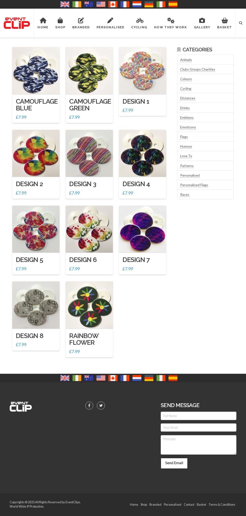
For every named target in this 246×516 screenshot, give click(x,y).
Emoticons (188, 127)
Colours (186, 79)
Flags (184, 137)
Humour (186, 146)
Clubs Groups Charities (197, 69)
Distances (187, 98)
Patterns (187, 166)
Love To (186, 156)
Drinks (185, 108)
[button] (241, 23)
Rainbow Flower (83, 339)
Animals (186, 60)
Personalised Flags (194, 185)
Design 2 (29, 184)
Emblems (187, 117)
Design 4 (136, 184)
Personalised (190, 175)
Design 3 (82, 184)
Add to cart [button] (38, 86)
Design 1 (136, 101)
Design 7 (136, 259)
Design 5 (29, 259)
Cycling (185, 88)
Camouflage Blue (37, 105)
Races (184, 194)
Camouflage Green (90, 105)
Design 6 (83, 259)
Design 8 (29, 335)
